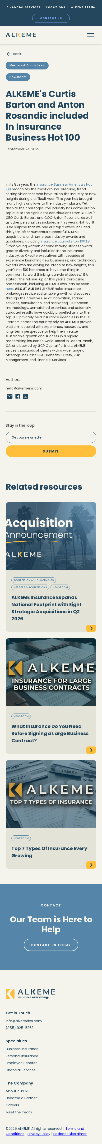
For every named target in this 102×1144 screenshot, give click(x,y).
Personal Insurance (22, 1056)
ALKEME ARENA (83, 7)
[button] (90, 34)
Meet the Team (19, 1112)
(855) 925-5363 (19, 1027)
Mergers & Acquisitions (30, 587)
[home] (21, 35)
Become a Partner (21, 1098)
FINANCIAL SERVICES (24, 7)
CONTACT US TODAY (51, 945)
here (9, 288)
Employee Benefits (21, 1063)
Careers (12, 1105)
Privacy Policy (39, 1133)
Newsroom (60, 587)
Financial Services (21, 1070)
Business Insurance (22, 1049)
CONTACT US (51, 18)
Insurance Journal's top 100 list (66, 241)
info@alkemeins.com (24, 1021)
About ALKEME (17, 1091)
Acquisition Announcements (34, 580)
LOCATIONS (55, 7)
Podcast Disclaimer (70, 1133)
